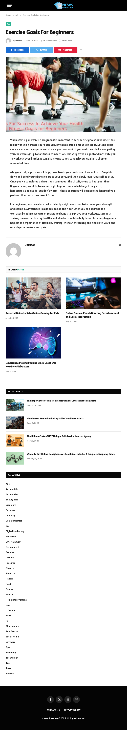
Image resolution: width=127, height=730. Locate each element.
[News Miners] (63, 5)
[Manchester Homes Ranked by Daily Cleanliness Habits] (15, 422)
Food (8, 583)
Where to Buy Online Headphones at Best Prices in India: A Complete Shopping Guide (71, 454)
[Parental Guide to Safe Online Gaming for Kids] (33, 293)
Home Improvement (16, 599)
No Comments (50, 40)
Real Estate (12, 631)
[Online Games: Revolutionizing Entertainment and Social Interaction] (93, 293)
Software (10, 641)
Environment (12, 547)
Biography (11, 504)
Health (9, 594)
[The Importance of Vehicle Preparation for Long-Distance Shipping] (15, 405)
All (8, 24)
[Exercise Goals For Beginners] (63, 94)
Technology (12, 657)
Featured (10, 562)
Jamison (18, 40)
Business (10, 510)
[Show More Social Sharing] (81, 50)
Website (10, 673)
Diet (8, 525)
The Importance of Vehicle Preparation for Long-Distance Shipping (61, 400)
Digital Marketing (15, 531)
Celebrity (10, 515)
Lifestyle (10, 610)
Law (8, 605)
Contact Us (53, 710)
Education (11, 536)
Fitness (9, 578)
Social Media (12, 636)
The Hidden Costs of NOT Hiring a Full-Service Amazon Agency (59, 436)
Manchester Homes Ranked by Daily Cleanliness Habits (55, 418)
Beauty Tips (12, 499)
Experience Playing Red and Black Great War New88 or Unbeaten (31, 364)
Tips (8, 662)
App (8, 483)
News (8, 615)
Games (9, 589)
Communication (14, 520)
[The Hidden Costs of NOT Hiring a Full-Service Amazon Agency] (15, 440)
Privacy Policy (72, 710)
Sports (9, 647)
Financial (10, 573)
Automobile (12, 489)
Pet (7, 620)
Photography (12, 626)
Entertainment (13, 541)
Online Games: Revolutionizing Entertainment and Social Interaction (92, 314)
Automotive (12, 494)
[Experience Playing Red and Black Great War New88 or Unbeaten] (33, 342)
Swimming (11, 652)
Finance (10, 568)
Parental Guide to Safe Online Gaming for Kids (32, 313)
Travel (9, 668)
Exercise (10, 552)
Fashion (10, 557)
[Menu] (9, 5)
